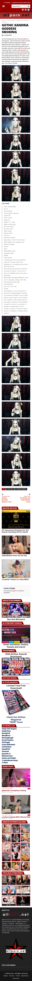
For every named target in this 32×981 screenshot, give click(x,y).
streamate (10, 489)
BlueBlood (6, 735)
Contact (11, 976)
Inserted (5, 751)
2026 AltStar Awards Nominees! (16, 655)
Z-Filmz (5, 762)
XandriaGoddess (22, 39)
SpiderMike (8, 35)
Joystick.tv (6, 753)
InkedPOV (6, 749)
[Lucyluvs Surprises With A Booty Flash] (16, 804)
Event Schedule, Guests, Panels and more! (16, 645)
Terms (18, 976)
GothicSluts (6, 747)
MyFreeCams (7, 756)
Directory (16, 978)
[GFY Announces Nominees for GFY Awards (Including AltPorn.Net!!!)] (16, 519)
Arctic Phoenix (8, 792)
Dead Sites (24, 976)
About (6, 976)
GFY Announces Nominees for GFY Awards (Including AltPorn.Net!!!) (15, 531)
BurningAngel (7, 738)
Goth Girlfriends (8, 744)
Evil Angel (6, 742)
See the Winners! (16, 619)
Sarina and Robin (9, 758)
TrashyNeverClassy (10, 760)
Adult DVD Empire (9, 729)
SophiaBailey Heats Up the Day (14, 555)
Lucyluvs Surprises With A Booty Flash (16, 817)
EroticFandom (7, 740)
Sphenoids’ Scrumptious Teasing (14, 790)
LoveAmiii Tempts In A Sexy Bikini (15, 579)
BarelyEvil (6, 733)
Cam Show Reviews (10, 20)
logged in (15, 591)
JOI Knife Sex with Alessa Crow (25, 499)
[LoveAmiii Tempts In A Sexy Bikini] (16, 569)
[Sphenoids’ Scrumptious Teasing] (16, 778)
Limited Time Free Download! (16, 686)
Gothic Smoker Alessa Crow (6, 499)
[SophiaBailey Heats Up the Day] (16, 545)
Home (3, 20)
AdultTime (6, 731)
